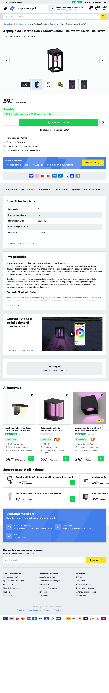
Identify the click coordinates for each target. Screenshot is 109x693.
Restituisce (8, 584)
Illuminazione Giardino (85, 588)
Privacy (47, 610)
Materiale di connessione (86, 592)
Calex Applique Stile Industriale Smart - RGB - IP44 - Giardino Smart (52, 429)
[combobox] (51, 16)
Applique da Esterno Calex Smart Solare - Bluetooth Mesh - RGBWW (18, 429)
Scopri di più (90, 163)
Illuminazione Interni (23, 24)
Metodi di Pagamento (12, 588)
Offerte (79, 577)
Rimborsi (7, 592)
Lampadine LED (82, 581)
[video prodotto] (72, 334)
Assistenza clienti (10, 577)
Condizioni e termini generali (29, 610)
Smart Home (81, 595)
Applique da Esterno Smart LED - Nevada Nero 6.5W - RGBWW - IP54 (88, 429)
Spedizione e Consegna (13, 581)
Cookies (57, 610)
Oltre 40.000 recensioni (95, 2)
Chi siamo (7, 595)
